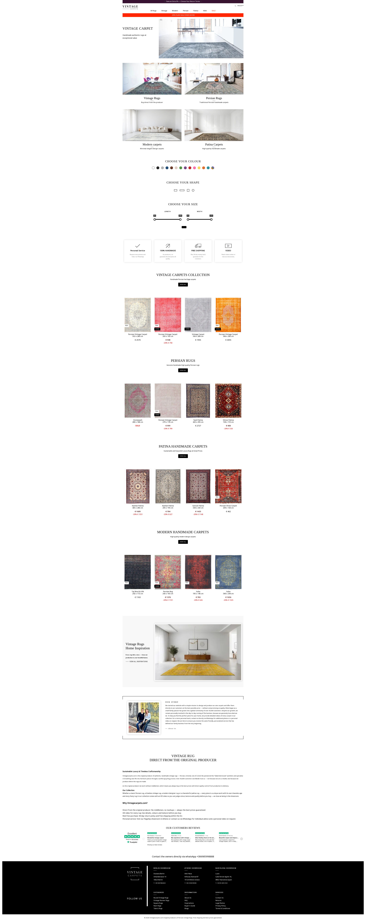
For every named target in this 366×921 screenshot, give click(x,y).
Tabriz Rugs (158, 908)
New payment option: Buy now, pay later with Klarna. (183, 1)
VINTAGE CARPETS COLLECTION (183, 275)
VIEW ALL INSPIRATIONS (139, 661)
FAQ (186, 900)
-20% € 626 (198, 600)
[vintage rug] (201, 38)
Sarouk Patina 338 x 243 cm (198, 507)
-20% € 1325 (228, 600)
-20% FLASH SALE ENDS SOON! (183, 15)
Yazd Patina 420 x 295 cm (198, 421)
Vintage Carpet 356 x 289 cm (198, 335)
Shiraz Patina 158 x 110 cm (228, 421)
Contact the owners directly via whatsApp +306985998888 (183, 856)
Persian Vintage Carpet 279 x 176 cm (167, 421)
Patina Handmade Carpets (183, 446)
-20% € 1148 (198, 514)
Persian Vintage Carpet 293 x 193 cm (167, 335)
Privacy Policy (221, 906)
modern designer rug (171, 793)
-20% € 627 (167, 514)
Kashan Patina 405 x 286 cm (138, 507)
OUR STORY (172, 702)
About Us (172, 728)
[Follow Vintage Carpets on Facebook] (131, 903)
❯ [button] (142, 328)
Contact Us (220, 898)
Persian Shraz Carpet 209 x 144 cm (228, 507)
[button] (134, 413)
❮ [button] (132, 328)
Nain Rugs (157, 906)
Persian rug (140, 793)
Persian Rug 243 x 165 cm (168, 592)
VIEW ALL (183, 284)
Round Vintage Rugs (161, 898)
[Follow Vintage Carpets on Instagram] (138, 903)
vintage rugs (173, 776)
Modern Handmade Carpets (183, 532)
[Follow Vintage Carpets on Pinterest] (136, 903)
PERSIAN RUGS (183, 361)
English (240, 5)
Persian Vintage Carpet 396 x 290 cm (228, 335)
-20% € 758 (167, 343)
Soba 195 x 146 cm (198, 592)
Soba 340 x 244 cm (228, 592)
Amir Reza (188, 874)
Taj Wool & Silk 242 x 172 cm (138, 592)
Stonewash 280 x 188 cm (137, 421)
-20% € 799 (167, 428)
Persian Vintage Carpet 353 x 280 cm (137, 335)
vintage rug (157, 793)
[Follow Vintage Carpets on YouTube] (133, 903)
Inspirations (189, 903)
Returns (218, 900)
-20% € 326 (228, 428)
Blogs (187, 908)
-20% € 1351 (138, 514)
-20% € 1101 (168, 600)
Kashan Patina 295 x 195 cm (168, 507)
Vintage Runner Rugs (161, 900)
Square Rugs (158, 903)
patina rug (195, 793)
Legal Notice (220, 903)
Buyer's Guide (190, 906)
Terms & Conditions (223, 908)
